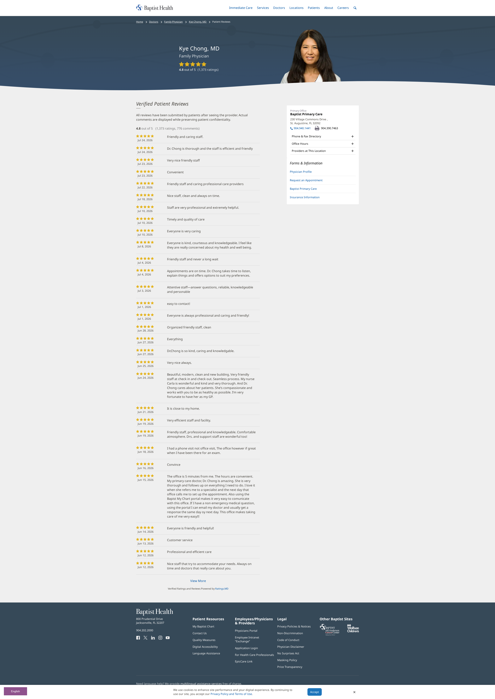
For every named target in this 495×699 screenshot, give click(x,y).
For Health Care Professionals (254, 655)
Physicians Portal (246, 630)
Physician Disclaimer (290, 647)
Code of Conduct (288, 640)
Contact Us (200, 633)
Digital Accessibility (205, 647)
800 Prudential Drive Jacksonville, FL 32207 (150, 621)
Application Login (246, 648)
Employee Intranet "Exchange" (247, 639)
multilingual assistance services (201, 683)
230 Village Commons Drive (309, 121)
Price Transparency (289, 667)
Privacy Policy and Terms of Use (231, 694)
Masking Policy (287, 660)
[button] (241, 8)
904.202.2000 (144, 630)
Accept (314, 692)
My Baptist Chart (203, 626)
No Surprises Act (288, 653)
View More (198, 581)
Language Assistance (206, 653)
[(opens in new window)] (353, 631)
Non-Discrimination (290, 633)
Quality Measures (204, 640)
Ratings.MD (221, 588)
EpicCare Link (244, 661)
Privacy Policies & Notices (294, 626)
